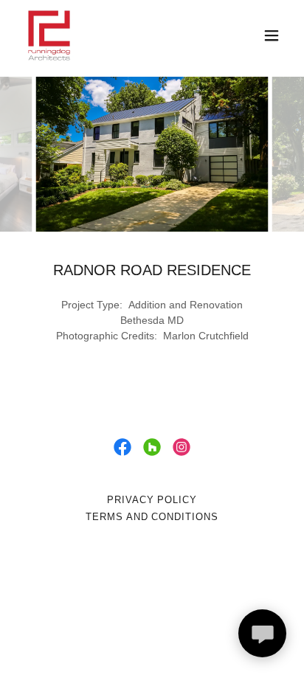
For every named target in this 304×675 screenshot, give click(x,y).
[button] (271, 35)
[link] (49, 35)
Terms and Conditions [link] (152, 516)
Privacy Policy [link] (152, 499)
